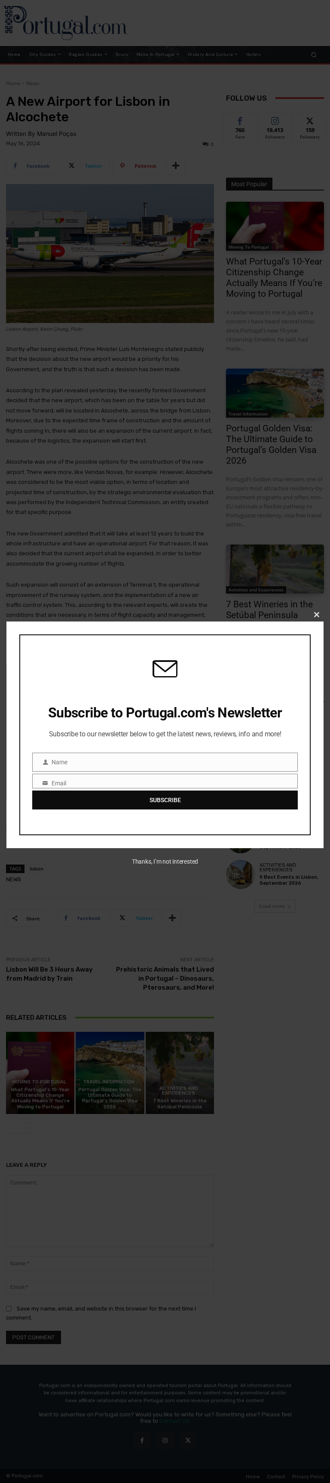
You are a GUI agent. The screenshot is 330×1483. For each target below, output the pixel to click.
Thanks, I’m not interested (165, 861)
